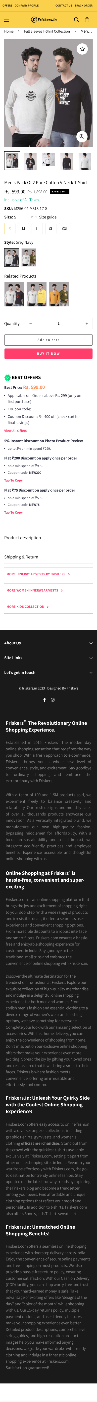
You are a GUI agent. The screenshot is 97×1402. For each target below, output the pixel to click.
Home (8, 31)
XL (51, 228)
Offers (7, 5)
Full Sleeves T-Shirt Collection (47, 31)
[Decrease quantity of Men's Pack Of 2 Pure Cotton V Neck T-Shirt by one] (30, 323)
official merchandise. (40, 1143)
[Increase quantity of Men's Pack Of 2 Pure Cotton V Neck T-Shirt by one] (87, 323)
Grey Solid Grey (28, 257)
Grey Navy (11, 257)
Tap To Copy (13, 480)
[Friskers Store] (44, 20)
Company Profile (27, 5)
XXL (65, 228)
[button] (87, 20)
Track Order (83, 5)
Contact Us (63, 5)
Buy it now (48, 353)
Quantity (12, 323)
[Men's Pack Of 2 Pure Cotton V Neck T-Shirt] (14, 294)
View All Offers (15, 430)
